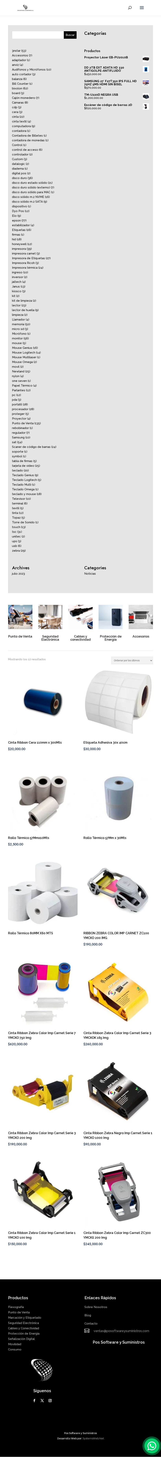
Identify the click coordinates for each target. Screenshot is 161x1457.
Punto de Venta (20, 636)
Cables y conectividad (80, 638)
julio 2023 (18, 573)
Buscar (70, 35)
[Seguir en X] (42, 1400)
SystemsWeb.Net (93, 1438)
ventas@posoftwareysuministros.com (121, 1331)
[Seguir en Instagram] (50, 1400)
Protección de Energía (111, 638)
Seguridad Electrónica (50, 638)
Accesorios (141, 636)
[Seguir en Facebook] (34, 1400)
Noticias (90, 573)
